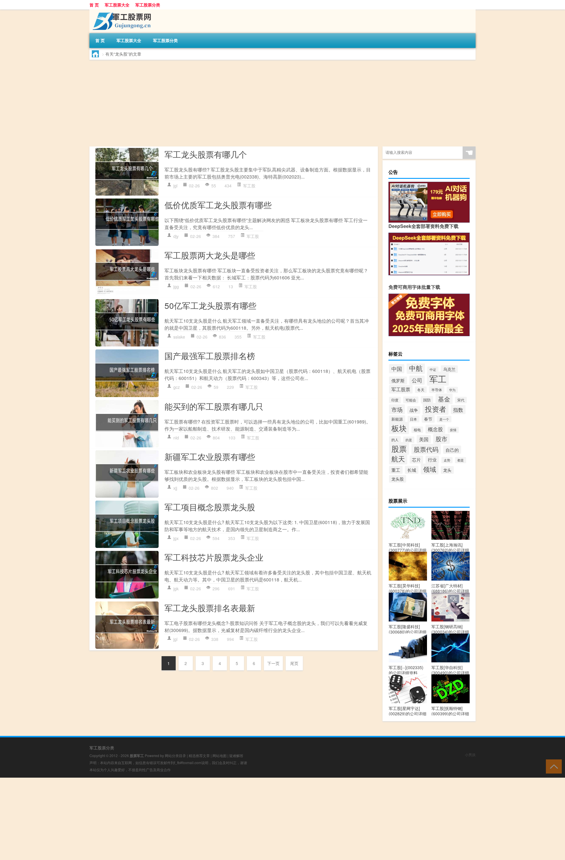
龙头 (447, 470)
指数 (458, 409)
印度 (394, 400)
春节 (428, 419)
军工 (437, 378)
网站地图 (219, 755)
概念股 (435, 429)
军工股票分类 (147, 5)
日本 (413, 419)
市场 (397, 409)
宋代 (460, 400)
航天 (398, 459)
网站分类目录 (175, 755)
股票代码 (426, 449)
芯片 (416, 459)
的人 (394, 439)
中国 (396, 368)
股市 (441, 439)
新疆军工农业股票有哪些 (209, 456)
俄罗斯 (398, 380)
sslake (179, 337)
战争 (414, 410)
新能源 (397, 419)
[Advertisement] (266, 104)
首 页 (94, 5)
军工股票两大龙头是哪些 (209, 255)
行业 (432, 459)
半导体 (436, 389)
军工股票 (400, 389)
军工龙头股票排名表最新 (209, 608)
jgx (176, 538)
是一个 (444, 419)
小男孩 (470, 754)
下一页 (273, 663)
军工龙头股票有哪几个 (205, 154)
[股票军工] (120, 11)
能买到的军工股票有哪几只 (213, 406)
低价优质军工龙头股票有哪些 (218, 205)
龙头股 (397, 479)
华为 (452, 390)
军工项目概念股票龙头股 (209, 507)
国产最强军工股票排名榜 (209, 355)
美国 (423, 439)
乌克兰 (449, 369)
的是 (409, 439)
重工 (395, 470)
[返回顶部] (552, 766)
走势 (447, 460)
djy (176, 236)
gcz (176, 387)
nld (176, 438)
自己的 (452, 449)
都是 (460, 460)
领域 (429, 469)
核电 (417, 429)
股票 (399, 448)
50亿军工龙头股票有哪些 (210, 305)
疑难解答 (236, 755)
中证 (433, 369)
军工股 (249, 186)
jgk (176, 588)
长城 (411, 470)
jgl (175, 186)
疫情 (453, 430)
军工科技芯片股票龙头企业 (213, 557)
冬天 (420, 389)
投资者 (435, 409)
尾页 (294, 663)
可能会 (411, 399)
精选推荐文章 (199, 755)
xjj (175, 488)
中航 (416, 368)
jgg (176, 286)
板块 (399, 428)
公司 (417, 380)
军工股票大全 (117, 5)
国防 (427, 400)
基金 (444, 398)
